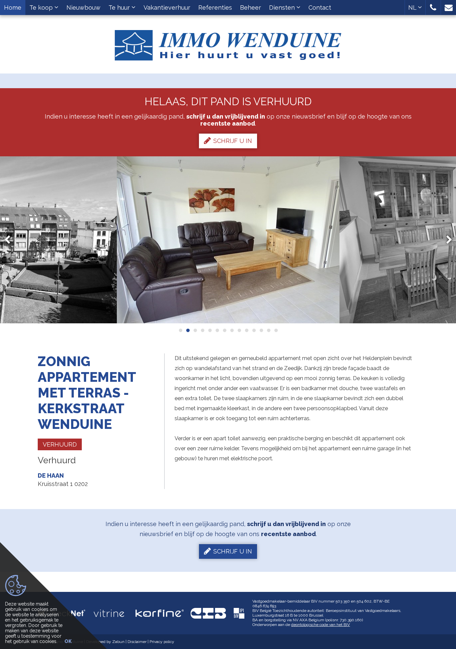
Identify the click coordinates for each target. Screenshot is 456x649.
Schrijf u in (232, 140)
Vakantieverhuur (167, 7)
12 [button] (261, 330)
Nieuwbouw (83, 7)
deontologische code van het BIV (320, 624)
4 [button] (202, 330)
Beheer (250, 7)
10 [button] (246, 330)
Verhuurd (60, 444)
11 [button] (254, 330)
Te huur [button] (120, 7)
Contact (319, 7)
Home (12, 7)
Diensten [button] (282, 7)
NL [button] (413, 7)
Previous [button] (10, 240)
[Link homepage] (228, 42)
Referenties (215, 7)
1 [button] (180, 330)
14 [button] (276, 330)
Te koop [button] (41, 7)
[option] (228, 239)
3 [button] (195, 330)
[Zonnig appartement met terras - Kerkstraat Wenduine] (228, 239)
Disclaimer (137, 641)
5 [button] (210, 330)
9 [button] (239, 330)
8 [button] (232, 330)
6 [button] (217, 330)
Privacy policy (162, 641)
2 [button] (188, 330)
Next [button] (446, 240)
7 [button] (224, 330)
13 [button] (268, 330)
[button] (433, 7)
